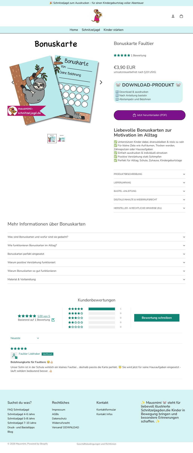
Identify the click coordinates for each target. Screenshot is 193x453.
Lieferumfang (122, 182)
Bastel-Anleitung (125, 191)
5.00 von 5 (44, 316)
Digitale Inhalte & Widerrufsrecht (135, 199)
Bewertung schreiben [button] (157, 318)
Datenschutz (59, 418)
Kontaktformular (106, 409)
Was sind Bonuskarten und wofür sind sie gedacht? (38, 237)
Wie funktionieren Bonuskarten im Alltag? (32, 245)
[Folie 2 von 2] (62, 138)
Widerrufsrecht (61, 423)
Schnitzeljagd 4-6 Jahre (21, 414)
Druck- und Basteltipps (21, 427)
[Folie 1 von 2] (52, 138)
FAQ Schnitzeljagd (18, 409)
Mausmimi (21, 443)
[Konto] (173, 16)
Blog (10, 432)
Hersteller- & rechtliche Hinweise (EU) (138, 208)
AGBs (55, 414)
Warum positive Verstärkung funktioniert (31, 262)
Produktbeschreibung (128, 174)
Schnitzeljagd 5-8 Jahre (21, 418)
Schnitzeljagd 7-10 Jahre (22, 423)
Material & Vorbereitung (22, 279)
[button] (122, 55)
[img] (19, 348)
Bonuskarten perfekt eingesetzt (26, 254)
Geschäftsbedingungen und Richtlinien (96, 443)
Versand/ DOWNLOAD (65, 427)
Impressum (58, 409)
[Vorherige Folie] (12, 83)
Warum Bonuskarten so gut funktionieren (32, 271)
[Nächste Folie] (102, 83)
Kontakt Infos (104, 414)
